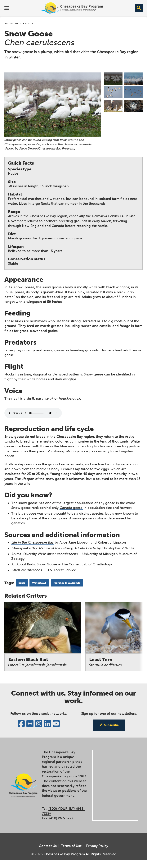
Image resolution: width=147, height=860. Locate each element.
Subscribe (111, 725)
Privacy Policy (97, 846)
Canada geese (71, 508)
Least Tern (105, 662)
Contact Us (48, 846)
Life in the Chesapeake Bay (32, 542)
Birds (26, 23)
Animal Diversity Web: (44, 554)
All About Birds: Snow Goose (34, 564)
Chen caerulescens (26, 570)
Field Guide (11, 23)
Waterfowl (39, 583)
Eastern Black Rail (37, 662)
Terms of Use (71, 846)
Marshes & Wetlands (66, 583)
